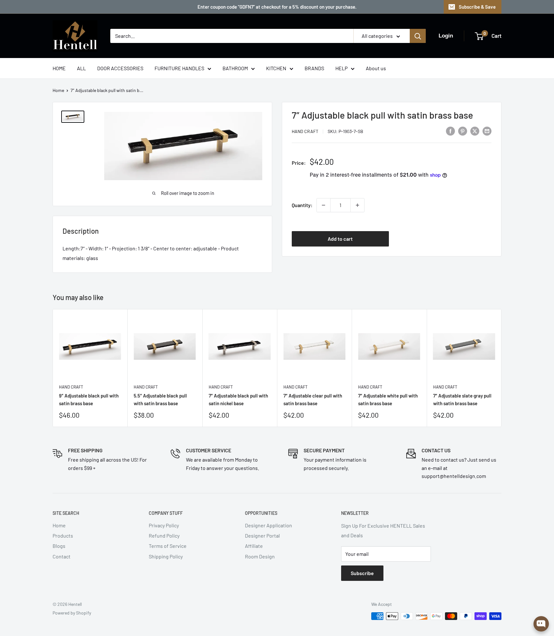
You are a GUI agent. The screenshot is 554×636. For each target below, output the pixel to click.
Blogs (59, 546)
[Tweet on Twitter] (474, 131)
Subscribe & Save (477, 7)
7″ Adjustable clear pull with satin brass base (312, 399)
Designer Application (268, 525)
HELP (341, 68)
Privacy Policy (164, 525)
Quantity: (302, 205)
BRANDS (314, 68)
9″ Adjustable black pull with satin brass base (89, 399)
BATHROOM (235, 68)
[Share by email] (487, 131)
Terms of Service (168, 546)
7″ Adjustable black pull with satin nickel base (238, 399)
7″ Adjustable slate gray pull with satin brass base (462, 399)
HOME (59, 68)
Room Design (260, 556)
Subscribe (362, 573)
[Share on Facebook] (450, 131)
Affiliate (254, 546)
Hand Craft (305, 131)
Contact (62, 556)
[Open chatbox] (541, 624)
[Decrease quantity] (323, 205)
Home (58, 90)
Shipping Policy (166, 556)
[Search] (418, 36)
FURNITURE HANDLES (179, 68)
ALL (81, 68)
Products (63, 535)
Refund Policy (164, 535)
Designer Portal (262, 535)
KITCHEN (276, 68)
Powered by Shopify (72, 612)
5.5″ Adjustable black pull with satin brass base (160, 399)
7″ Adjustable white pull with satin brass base (388, 399)
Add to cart (340, 238)
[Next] (501, 367)
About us (376, 68)
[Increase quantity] (357, 205)
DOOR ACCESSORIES (120, 68)
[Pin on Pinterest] (462, 131)
